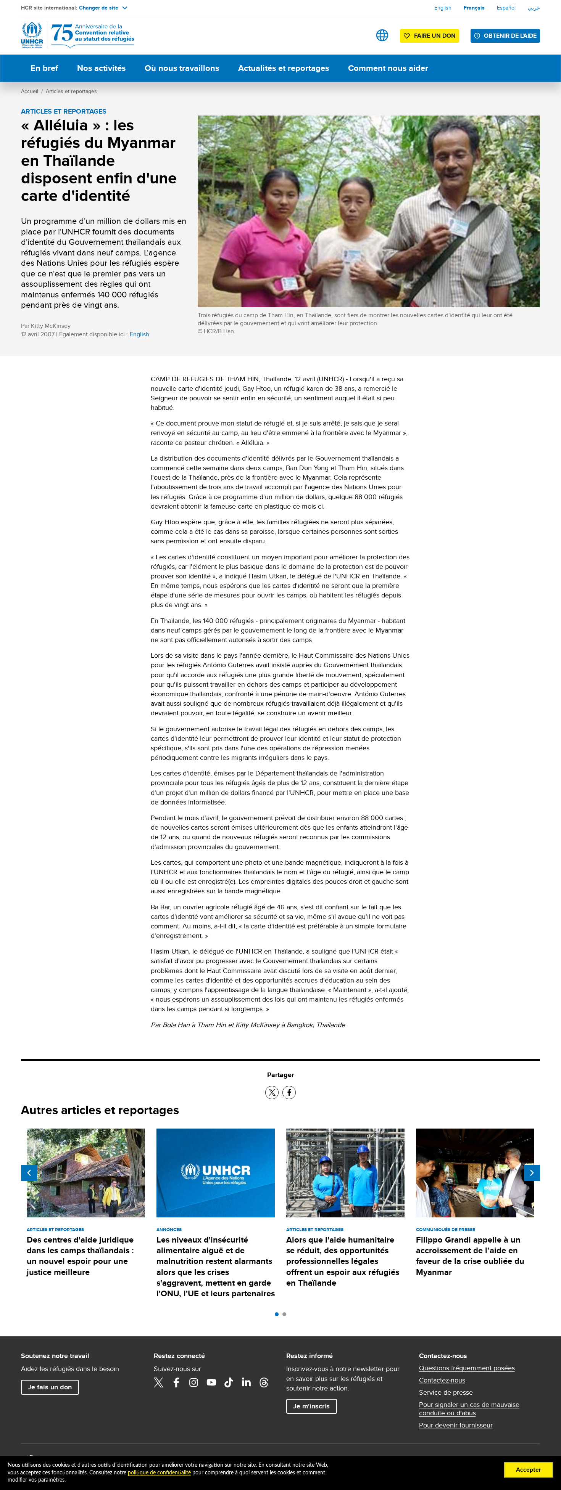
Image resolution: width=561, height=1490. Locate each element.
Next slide (532, 1173)
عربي (534, 7)
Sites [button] (382, 35)
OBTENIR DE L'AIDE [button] (510, 35)
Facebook (176, 1382)
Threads (264, 1382)
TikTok (229, 1382)
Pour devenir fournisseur (456, 1425)
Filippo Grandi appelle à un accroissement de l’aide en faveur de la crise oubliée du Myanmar (470, 1255)
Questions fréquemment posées (467, 1368)
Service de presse (446, 1392)
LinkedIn (246, 1382)
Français (474, 7)
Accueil (29, 91)
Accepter (528, 1470)
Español (506, 7)
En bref (44, 68)
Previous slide (29, 1173)
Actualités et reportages (283, 68)
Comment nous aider (388, 68)
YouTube (211, 1382)
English (442, 7)
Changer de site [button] (98, 7)
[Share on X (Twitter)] (272, 1092)
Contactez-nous (442, 1380)
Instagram (194, 1382)
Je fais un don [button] (50, 1387)
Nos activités (101, 68)
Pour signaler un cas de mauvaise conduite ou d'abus (469, 1408)
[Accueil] (74, 35)
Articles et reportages (71, 91)
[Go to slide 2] (286, 1316)
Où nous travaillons (182, 68)
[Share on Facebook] (289, 1092)
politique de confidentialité (159, 1473)
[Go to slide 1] (278, 1316)
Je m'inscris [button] (311, 1406)
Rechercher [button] (358, 35)
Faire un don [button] (435, 35)
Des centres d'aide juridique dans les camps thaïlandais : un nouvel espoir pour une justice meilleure (80, 1255)
